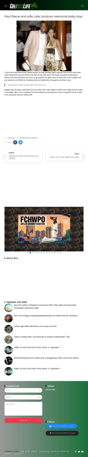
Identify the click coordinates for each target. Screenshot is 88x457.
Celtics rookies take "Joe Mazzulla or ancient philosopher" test (42, 337)
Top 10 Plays (43, 451)
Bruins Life (8, 454)
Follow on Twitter (63, 426)
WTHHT (27, 451)
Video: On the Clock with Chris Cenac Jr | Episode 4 (37, 368)
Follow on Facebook (63, 433)
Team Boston (18, 454)
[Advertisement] (44, 117)
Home (22, 451)
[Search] (82, 6)
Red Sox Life (55, 451)
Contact (34, 451)
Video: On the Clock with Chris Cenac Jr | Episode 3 (36, 347)
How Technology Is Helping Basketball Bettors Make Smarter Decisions (45, 315)
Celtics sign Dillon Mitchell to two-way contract (35, 326)
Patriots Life (64, 451)
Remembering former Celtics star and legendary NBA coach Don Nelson (46, 358)
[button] (15, 142)
